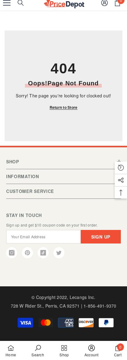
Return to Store (64, 107)
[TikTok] (43, 252)
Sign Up (100, 237)
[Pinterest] (27, 252)
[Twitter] (58, 252)
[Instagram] (11, 252)
